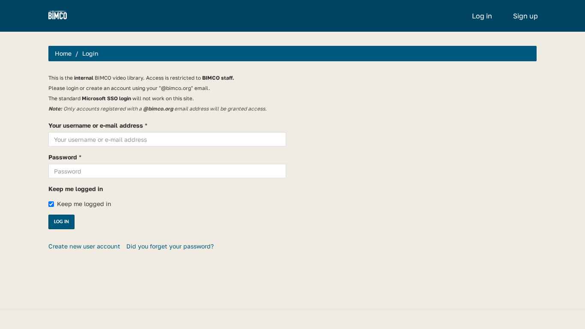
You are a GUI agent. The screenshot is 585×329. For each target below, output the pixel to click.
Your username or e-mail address (95, 125)
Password (62, 157)
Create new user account (84, 246)
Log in (482, 16)
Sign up (525, 16)
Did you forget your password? (170, 246)
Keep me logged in (75, 188)
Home (63, 53)
